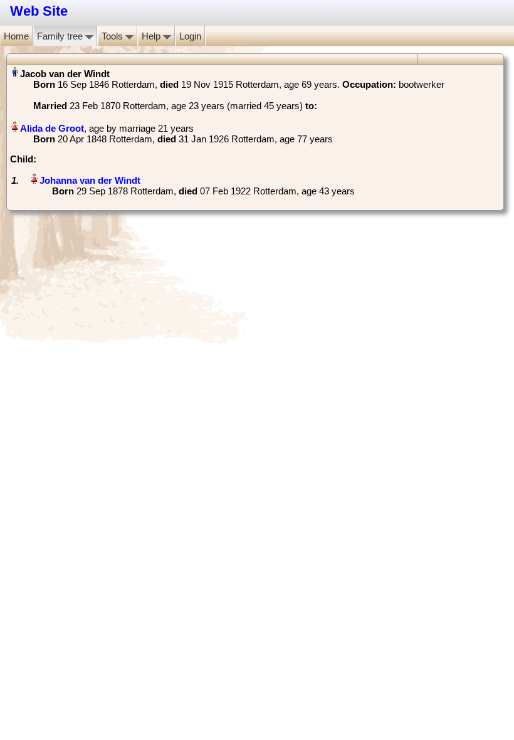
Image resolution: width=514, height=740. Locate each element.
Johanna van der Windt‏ (89, 180)
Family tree (61, 36)
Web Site (39, 11)
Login (190, 36)
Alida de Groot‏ (52, 128)
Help (152, 36)
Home (16, 36)
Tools (113, 36)
